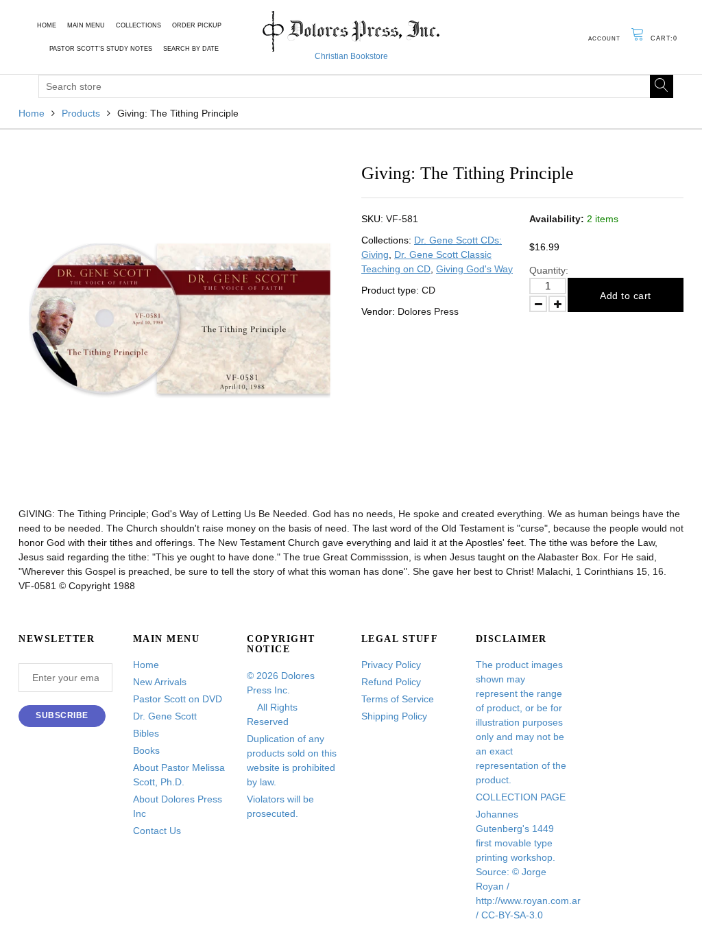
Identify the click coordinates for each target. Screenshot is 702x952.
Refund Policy (391, 681)
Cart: (664, 38)
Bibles (146, 733)
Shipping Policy (394, 716)
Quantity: (548, 270)
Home (46, 25)
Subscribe (62, 715)
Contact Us (157, 830)
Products (81, 113)
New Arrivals (159, 681)
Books (146, 750)
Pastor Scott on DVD (177, 698)
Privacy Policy (391, 664)
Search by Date (191, 48)
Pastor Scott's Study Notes (100, 48)
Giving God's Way (474, 268)
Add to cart (625, 295)
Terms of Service (397, 698)
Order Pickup (196, 25)
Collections (138, 25)
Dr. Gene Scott (165, 716)
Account (604, 39)
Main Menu (86, 25)
